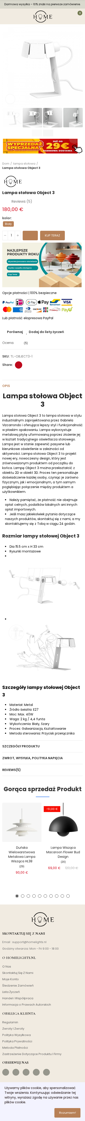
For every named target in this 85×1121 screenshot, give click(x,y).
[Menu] (6, 16)
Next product (79, 165)
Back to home (73, 165)
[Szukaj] (16, 16)
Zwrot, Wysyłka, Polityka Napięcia (32, 758)
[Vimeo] (46, 1072)
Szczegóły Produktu (21, 746)
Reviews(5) (11, 770)
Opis (6, 386)
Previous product (68, 165)
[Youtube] (36, 1072)
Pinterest (18, 365)
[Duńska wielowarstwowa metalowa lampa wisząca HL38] (21, 822)
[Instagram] (15, 1072)
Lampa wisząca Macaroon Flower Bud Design (63, 852)
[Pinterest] (26, 1072)
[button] (6, 67)
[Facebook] (5, 1072)
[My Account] (67, 16)
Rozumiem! (67, 1113)
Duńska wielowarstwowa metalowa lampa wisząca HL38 (21, 854)
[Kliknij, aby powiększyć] (10, 99)
